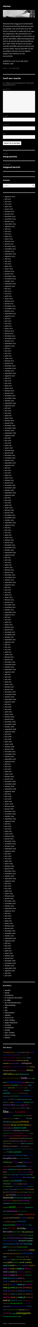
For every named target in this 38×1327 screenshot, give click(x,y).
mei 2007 (8, 769)
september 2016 (10, 493)
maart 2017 (8, 478)
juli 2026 (8, 199)
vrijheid (28, 1259)
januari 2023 (9, 303)
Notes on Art (9, 1018)
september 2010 (10, 669)
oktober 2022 (9, 311)
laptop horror (11, 1155)
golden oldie (11, 1118)
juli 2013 (7, 587)
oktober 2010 (9, 667)
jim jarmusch (15, 1138)
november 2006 (10, 784)
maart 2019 (9, 418)
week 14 (6, 1272)
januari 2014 (9, 572)
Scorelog (8, 1025)
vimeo (9, 1259)
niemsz (7, 6)
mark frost (30, 1166)
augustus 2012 (10, 615)
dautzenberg (6, 1096)
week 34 (6, 1287)
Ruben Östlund (7, 1200)
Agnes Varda (25, 1052)
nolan (20, 1184)
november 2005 (10, 814)
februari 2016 (9, 510)
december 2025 (10, 216)
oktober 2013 (9, 580)
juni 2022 (8, 321)
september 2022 (10, 313)
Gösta (16, 1118)
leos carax (30, 1155)
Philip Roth (31, 1192)
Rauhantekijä (8, 1198)
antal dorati (19, 1060)
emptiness (6, 1108)
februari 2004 (9, 866)
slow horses (12, 1211)
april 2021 (8, 356)
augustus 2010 (10, 672)
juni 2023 (8, 291)
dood (11, 1102)
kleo (19, 1146)
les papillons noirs (10, 1158)
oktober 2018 (9, 430)
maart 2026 (9, 209)
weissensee (6, 1303)
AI (30, 1052)
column (10, 1090)
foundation (20, 1112)
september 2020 (10, 373)
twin (20, 1253)
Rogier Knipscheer (11, 1023)
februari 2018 (9, 450)
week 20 (21, 1275)
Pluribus (12, 1195)
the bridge (21, 1228)
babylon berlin (18, 1066)
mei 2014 (8, 562)
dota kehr (27, 1102)
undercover (11, 1257)
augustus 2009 (10, 702)
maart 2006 (9, 804)
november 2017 (10, 458)
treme (32, 1250)
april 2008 (8, 742)
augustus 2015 (10, 525)
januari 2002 (9, 928)
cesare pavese (7, 1085)
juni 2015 (8, 530)
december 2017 (10, 455)
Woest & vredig (10, 1035)
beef (10, 1070)
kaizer (23, 1143)
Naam (5, 116)
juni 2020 (8, 381)
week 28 (21, 1281)
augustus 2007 (10, 761)
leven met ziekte (25, 1158)
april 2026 (8, 206)
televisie (21, 1221)
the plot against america (10, 1241)
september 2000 (10, 968)
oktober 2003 (9, 876)
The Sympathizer (9, 1244)
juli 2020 (8, 378)
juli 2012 (8, 617)
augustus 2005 (10, 821)
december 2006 (10, 781)
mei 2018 (8, 443)
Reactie (6, 89)
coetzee (30, 1088)
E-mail (6, 125)
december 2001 (10, 931)
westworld (6, 1306)
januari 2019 (9, 423)
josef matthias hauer (13, 1141)
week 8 (25, 1265)
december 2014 (10, 545)
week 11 (13, 1269)
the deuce (17, 1232)
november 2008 (10, 724)
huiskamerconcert (8, 1130)
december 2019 (10, 396)
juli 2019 (8, 408)
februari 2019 (9, 420)
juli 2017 (7, 468)
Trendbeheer (9, 1027)
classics (5, 1088)
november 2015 (10, 518)
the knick (24, 1235)
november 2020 (10, 368)
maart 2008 (9, 744)
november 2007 (10, 754)
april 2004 (8, 861)
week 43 (13, 1294)
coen (26, 1088)
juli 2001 (8, 943)
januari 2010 (9, 689)
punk (17, 1195)
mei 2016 (8, 503)
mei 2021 (8, 353)
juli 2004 (8, 854)
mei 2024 (8, 264)
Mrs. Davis (27, 1177)
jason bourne (24, 1136)
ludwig (20, 1162)
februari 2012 (9, 627)
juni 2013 (8, 590)
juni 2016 (8, 500)
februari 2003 (9, 896)
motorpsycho (22, 1174)
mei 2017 (8, 473)
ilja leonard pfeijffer (17, 1133)
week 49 (29, 1297)
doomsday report (18, 1102)
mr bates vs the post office (15, 1177)
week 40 (21, 1291)
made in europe (11, 1166)
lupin (25, 1162)
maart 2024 (9, 269)
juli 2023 (8, 289)
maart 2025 (9, 239)
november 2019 (10, 398)
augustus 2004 (10, 851)
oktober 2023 (9, 281)
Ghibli (25, 1115)
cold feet (5, 1090)
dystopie (18, 1105)
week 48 (21, 1297)
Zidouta (7, 1037)
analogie (28, 1058)
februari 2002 (9, 926)
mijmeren (31, 1172)
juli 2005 (8, 824)
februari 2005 (9, 836)
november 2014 (10, 547)
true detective (8, 1253)
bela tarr (14, 1070)
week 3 (23, 1262)
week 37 (28, 1287)
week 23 (13, 1278)
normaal (24, 1184)
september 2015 (10, 522)
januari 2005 (9, 839)
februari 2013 (9, 600)
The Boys (12, 1228)
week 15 (13, 1272)
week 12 (20, 1269)
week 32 (21, 1284)
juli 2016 (8, 498)
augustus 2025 (10, 226)
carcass (27, 1082)
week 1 (10, 1262)
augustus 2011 (9, 642)
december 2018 (10, 425)
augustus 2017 (10, 465)
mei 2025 (8, 234)
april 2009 (8, 712)
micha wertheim (22, 1172)
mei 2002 (8, 918)
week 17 (28, 1272)
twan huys (16, 1253)
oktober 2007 (9, 756)
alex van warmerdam (14, 1055)
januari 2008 (9, 749)
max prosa (20, 1169)
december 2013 (10, 575)
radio (21, 1195)
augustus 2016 (10, 495)
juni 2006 (8, 796)
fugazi (27, 1112)
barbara (28, 1067)
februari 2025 (9, 241)
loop (15, 1162)
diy (9, 1102)
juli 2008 (8, 734)
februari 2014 (9, 570)
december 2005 (10, 811)
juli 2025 (8, 229)
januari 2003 (9, 898)
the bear (25, 1225)
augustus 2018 (10, 435)
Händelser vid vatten (21, 1131)
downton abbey (9, 1105)
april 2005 (8, 831)
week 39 (13, 1291)
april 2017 (8, 475)
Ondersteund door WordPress (17, 1323)
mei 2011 (8, 649)
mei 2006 (8, 799)
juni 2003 (8, 886)
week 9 (32, 1265)
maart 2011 (8, 654)
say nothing (24, 1201)
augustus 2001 (10, 941)
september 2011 (10, 639)
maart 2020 (9, 388)
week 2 (16, 1262)
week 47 (14, 1297)
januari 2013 (9, 602)
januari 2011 (9, 659)
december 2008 (10, 722)
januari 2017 (9, 483)
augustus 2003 (10, 881)
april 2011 (8, 652)
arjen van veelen (14, 1063)
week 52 (21, 1300)
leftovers (20, 1155)
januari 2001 (9, 958)
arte (20, 1063)
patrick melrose (11, 1192)
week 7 (19, 1265)
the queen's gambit (26, 1241)
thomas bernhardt (22, 1247)
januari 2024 (9, 274)
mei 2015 (8, 532)
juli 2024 (8, 259)
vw (32, 1259)
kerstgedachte (29, 1143)
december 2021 (10, 336)
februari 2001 (9, 956)
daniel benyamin (23, 1093)
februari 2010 (9, 687)
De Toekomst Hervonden (13, 998)
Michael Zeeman (12, 1172)
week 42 (6, 1294)
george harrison (18, 1115)
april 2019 (8, 415)
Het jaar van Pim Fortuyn (20, 1125)
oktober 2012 (9, 610)
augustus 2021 (10, 346)
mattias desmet (12, 1169)
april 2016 (8, 505)
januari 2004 (9, 868)
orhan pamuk (13, 1189)
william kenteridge (13, 1310)
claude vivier (11, 1088)
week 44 (21, 1294)
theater (18, 1225)
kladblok (14, 1146)
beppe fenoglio (21, 1070)
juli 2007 (8, 764)
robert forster (27, 1198)
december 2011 (10, 632)
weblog (5, 1262)
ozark (26, 1189)
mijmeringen (7, 1174)
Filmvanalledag (10, 1005)
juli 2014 (8, 557)
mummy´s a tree (8, 1181)
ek (29, 1105)
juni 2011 (8, 647)
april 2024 (8, 266)
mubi (33, 1177)
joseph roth (23, 1141)
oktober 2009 (9, 697)
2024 (19, 1052)
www (28, 1310)
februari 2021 (9, 361)
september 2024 (10, 254)
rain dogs (26, 1195)
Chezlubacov (9, 995)
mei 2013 (8, 592)
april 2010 (8, 682)
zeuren (14, 1313)
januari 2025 (9, 244)
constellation (18, 1090)
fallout (23, 1108)
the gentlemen (27, 1232)
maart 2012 (9, 625)
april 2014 (8, 565)
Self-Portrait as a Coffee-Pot (22, 1203)
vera (27, 1257)
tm (17, 1250)
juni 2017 (8, 470)
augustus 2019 (10, 406)
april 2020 (8, 386)
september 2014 (10, 552)
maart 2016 (9, 508)
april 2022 (8, 326)
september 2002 (10, 908)
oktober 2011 (9, 637)
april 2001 (8, 951)
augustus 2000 (10, 971)
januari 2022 (9, 333)
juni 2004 (8, 856)
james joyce (9, 1136)
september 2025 (10, 224)
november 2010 (10, 664)
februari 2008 (9, 747)
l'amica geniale (14, 1152)
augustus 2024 (10, 256)
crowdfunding (15, 1093)
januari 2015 (9, 542)
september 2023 (10, 284)
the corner (30, 1228)
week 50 (6, 1300)
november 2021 (10, 338)
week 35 (13, 1287)
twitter (5, 1257)
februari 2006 (9, 806)
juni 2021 (8, 351)
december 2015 (10, 515)
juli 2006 (8, 794)
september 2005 (10, 819)
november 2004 (10, 844)
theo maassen (28, 1238)
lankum (5, 1155)
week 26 (6, 1281)
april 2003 (8, 891)
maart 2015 (9, 537)
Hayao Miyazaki (16, 1122)
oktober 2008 (9, 727)
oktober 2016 (9, 490)
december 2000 (10, 961)
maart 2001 (9, 953)
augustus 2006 (10, 791)
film (6, 1111)
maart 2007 (9, 774)
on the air (24, 1186)
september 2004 (10, 849)
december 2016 (10, 485)
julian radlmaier (7, 1143)
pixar (4, 1195)
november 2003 (10, 873)
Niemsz (5, 68)
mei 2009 (8, 709)
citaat (30, 1085)
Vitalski (7, 1030)
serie (12, 1207)
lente (25, 1155)
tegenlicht (14, 1221)
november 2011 (10, 634)
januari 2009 (9, 719)
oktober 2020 (9, 371)
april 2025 (8, 236)
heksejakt (7, 1125)
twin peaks (27, 1253)
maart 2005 (9, 834)
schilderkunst (7, 1203)
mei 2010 (8, 679)
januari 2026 (9, 214)
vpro (24, 1259)
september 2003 (10, 878)
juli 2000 (8, 973)
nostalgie (30, 1184)
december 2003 (10, 871)
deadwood (13, 1099)
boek (24, 1078)
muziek (18, 1180)
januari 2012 (9, 630)
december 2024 (10, 246)
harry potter (22, 1118)
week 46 (6, 1297)
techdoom (8, 1221)
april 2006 (8, 801)
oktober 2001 (9, 936)
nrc (4, 1186)
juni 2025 (8, 231)
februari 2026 (9, 211)
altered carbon (9, 1057)
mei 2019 (8, 413)
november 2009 (10, 694)
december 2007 (10, 751)
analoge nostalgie (21, 1058)
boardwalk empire (12, 1078)
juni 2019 (8, 410)
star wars (20, 1214)
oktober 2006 (9, 786)
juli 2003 (8, 883)
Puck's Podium (10, 1020)
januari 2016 (9, 513)
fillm (31, 1108)
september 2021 (10, 343)
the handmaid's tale (11, 1235)
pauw (25, 1192)
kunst (28, 1149)
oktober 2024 (9, 251)
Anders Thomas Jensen (9, 1060)
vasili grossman (20, 1257)
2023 (16, 1052)
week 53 (27, 1300)
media (24, 1169)
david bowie (14, 1096)
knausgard (25, 1146)
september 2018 (10, 433)
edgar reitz (24, 1105)
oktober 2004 (9, 846)
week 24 (21, 1278)
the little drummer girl (15, 1238)
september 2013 (10, 582)
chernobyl (14, 1085)
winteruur (21, 1310)
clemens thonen (19, 1088)
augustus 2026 (10, 196)
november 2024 (10, 249)
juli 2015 (8, 527)
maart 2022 (9, 328)
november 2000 (10, 963)
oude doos (21, 1189)
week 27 (13, 1281)
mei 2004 (8, 859)
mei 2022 (8, 323)
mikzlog (7, 1015)
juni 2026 (8, 201)
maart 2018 (9, 448)
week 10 (6, 1269)
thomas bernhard (12, 1247)
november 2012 (10, 607)
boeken (29, 1078)
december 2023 (10, 276)
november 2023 (10, 279)
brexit (23, 1082)
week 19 (13, 1275)
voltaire (13, 1259)
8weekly (7, 990)
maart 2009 (9, 714)
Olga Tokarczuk (17, 1186)
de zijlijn (8, 1000)
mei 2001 (8, 948)
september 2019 (10, 403)
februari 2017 (9, 480)
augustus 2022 (10, 316)
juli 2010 (8, 674)
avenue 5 (7, 1066)
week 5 (6, 1265)
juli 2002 (8, 913)
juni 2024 (8, 261)
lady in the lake (27, 1152)
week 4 (29, 1262)
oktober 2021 (9, 341)
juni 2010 (8, 677)
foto (13, 1112)
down (31, 1102)
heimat (25, 1121)
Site (4, 133)
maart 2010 (9, 684)
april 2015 (8, 535)
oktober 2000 (9, 966)
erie (10, 1108)
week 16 (20, 1272)
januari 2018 (9, 453)
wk (25, 1310)
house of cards (20, 1128)
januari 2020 (9, 393)
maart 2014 (9, 567)
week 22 (6, 1278)
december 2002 (10, 901)
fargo (28, 1108)
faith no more (16, 1108)
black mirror (24, 1074)
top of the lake (25, 1250)
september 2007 (10, 759)
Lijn (6, 1010)
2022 (13, 1052)
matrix (5, 1169)
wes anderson (27, 1303)
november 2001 (10, 933)
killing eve (7, 1146)
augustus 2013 (10, 585)
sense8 (6, 1207)
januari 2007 (9, 779)
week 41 (28, 1291)
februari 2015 (9, 540)
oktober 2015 (9, 520)
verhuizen (32, 1257)
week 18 (6, 1275)
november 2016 (10, 488)
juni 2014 (8, 560)
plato (7, 1195)
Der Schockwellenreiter (13, 1003)
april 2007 (8, 771)
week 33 (28, 1284)
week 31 (13, 1284)
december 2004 (10, 841)
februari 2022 (9, 331)
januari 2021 (9, 363)
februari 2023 (9, 301)
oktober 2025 (9, 221)
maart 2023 (9, 298)
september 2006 (10, 789)
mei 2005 (8, 829)
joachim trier (24, 1138)
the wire (20, 1243)
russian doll (16, 1200)
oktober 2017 (9, 460)
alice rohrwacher (24, 1055)
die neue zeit (22, 1099)
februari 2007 (9, 776)
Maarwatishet (9, 1013)
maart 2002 (9, 923)
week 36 (21, 1287)
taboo (24, 1218)
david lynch (24, 1096)
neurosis (24, 1181)
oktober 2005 (9, 816)
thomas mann (12, 1250)
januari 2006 (9, 809)
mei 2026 (8, 204)
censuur (32, 1082)
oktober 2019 (9, 401)
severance (20, 1207)
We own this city (16, 1303)
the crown (8, 1231)
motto (28, 1174)
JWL (6, 1008)
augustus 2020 (10, 376)
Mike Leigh (15, 1174)
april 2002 (8, 921)
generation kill (8, 1115)
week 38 (6, 1291)
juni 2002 (8, 916)
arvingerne (27, 1063)
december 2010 (10, 662)
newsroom (7, 1184)
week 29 (29, 1281)
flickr (10, 1112)
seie (12, 1203)
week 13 (27, 1269)
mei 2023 (8, 294)
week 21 (28, 1275)
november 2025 (10, 219)
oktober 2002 (9, 906)
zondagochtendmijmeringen (12, 1316)
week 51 (13, 1300)
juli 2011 (7, 644)
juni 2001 (8, 946)
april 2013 (8, 595)
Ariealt (7, 993)
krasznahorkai (7, 1149)
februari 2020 (9, 391)
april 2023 (8, 296)
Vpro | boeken (10, 1032)
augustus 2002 (10, 911)
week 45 (29, 1294)
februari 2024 (9, 271)
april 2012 (8, 622)
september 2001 (10, 938)
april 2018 (8, 445)
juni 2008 (8, 737)
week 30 (6, 1284)
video (5, 1259)
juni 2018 (8, 440)
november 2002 (10, 903)
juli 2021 (8, 348)
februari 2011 (9, 657)
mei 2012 (8, 620)
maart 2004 (9, 863)
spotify (15, 1214)
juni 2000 (8, 975)
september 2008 (10, 729)
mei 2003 (8, 888)
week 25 (28, 1278)
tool (19, 1250)
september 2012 (10, 612)
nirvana (15, 1184)
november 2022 (10, 308)
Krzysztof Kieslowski (18, 1149)
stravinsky (6, 1218)
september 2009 (10, 699)
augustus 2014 (10, 555)
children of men (22, 1085)
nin (12, 1184)
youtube (7, 1313)
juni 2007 (8, 766)
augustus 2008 (10, 732)
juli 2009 (8, 704)
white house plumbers (18, 1306)
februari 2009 (9, 717)
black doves (16, 1074)
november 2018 (10, 428)
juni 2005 (8, 826)
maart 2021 (9, 358)
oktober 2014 (9, 550)
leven (18, 1158)
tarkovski (30, 1218)
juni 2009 (8, 707)
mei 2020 (8, 383)
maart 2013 (8, 597)
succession (14, 1217)
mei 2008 (8, 739)
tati (4, 1221)
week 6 (12, 1265)
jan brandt (16, 1136)
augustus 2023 (10, 286)
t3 (21, 1218)
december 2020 (10, 366)
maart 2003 (9, 893)
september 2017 (10, 463)
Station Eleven (29, 1214)
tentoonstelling (9, 1225)
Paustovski (20, 1192)
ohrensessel (8, 1186)
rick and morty (18, 1198)
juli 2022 (8, 318)
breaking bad (14, 1082)
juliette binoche (16, 1143)
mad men (21, 1166)
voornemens (19, 1259)
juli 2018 (8, 438)
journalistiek (30, 1141)
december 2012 (10, 605)
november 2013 (10, 577)
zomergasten (23, 1313)
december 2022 (10, 306)
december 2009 (10, 692)
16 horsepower (7, 1052)
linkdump (7, 1162)
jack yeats (27, 1133)
